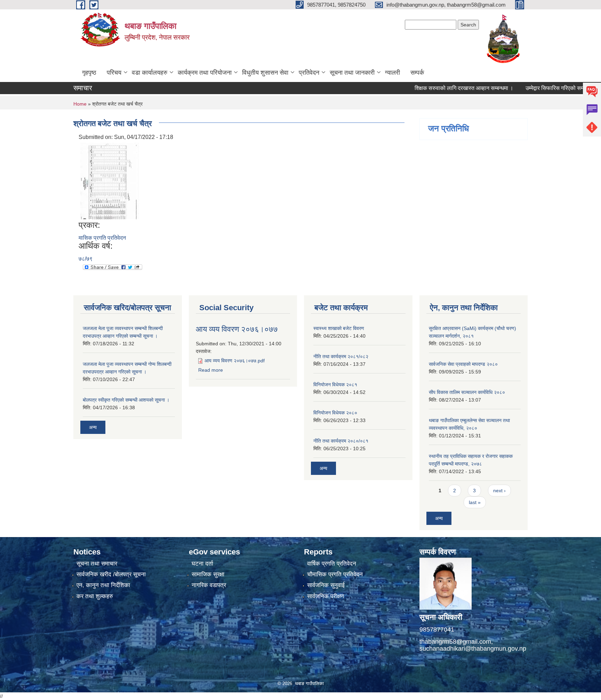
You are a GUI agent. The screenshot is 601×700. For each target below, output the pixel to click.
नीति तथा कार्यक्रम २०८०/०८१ (340, 441)
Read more (210, 370)
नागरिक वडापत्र (209, 585)
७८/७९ (86, 259)
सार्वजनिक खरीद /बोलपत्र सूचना (111, 574)
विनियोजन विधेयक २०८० (335, 412)
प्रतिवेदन (309, 72)
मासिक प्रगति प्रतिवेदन (102, 238)
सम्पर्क (417, 72)
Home (80, 104)
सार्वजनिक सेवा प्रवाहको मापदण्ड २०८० (463, 364)
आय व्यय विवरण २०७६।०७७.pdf (235, 360)
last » (475, 502)
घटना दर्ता (202, 563)
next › (499, 490)
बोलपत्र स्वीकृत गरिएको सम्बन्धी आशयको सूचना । (126, 400)
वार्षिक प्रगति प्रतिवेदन (331, 563)
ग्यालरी (392, 72)
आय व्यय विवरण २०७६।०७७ (237, 329)
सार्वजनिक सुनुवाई (326, 585)
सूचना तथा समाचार (97, 563)
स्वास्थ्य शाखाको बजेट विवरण (338, 328)
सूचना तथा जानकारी (352, 72)
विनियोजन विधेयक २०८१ (335, 384)
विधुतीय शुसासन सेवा (265, 72)
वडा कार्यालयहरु (149, 72)
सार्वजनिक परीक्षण (325, 596)
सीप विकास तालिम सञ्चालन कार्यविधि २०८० (467, 392)
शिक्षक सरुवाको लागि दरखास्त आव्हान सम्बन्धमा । (448, 88)
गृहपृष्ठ (89, 72)
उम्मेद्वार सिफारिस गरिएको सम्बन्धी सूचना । (552, 88)
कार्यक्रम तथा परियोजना (205, 72)
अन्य (93, 427)
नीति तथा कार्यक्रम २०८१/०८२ (340, 356)
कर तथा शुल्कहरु (95, 596)
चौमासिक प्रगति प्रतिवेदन (335, 574)
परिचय (114, 72)
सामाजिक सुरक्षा (208, 574)
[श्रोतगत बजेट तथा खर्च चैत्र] (109, 180)
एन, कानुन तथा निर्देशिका (103, 585)
